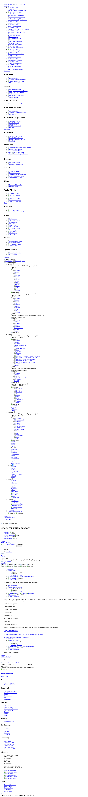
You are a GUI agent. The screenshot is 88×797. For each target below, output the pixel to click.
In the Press (7, 733)
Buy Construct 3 (15, 210)
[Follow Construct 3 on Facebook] (14, 200)
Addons (14, 219)
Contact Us (11, 510)
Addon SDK (16, 82)
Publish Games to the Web (29, 357)
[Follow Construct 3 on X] (12, 196)
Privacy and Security (19, 139)
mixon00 (3, 563)
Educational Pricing (16, 150)
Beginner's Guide (16, 89)
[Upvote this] (13, 576)
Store (5, 203)
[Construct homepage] (14, 4)
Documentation (8, 696)
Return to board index (14, 663)
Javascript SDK (16, 126)
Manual (15, 78)
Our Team (7, 729)
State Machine (4, 557)
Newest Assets (18, 241)
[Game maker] (14, 261)
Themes (15, 231)
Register (6, 257)
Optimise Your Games (28, 362)
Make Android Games (28, 359)
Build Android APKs (19, 92)
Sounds (18, 228)
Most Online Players (18, 176)
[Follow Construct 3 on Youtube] (14, 195)
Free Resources (19, 138)
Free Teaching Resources (11, 709)
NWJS (17, 123)
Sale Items (14, 254)
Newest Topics (18, 164)
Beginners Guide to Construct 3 (31, 356)
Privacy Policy (8, 786)
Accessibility (7, 789)
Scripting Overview (18, 81)
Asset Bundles (17, 253)
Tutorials (13, 114)
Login (10, 257)
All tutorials (14, 97)
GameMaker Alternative (10, 691)
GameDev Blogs (8, 745)
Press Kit (6, 731)
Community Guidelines (10, 749)
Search (6, 521)
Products (6, 6)
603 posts (19, 591)
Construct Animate (24, 294)
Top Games (16, 171)
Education (7, 129)
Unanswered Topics (9, 517)
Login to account (17, 511)
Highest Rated (17, 244)
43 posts (19, 575)
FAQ (13, 141)
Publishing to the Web (21, 91)
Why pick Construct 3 (19, 136)
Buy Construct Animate (17, 211)
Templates (15, 229)
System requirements (20, 79)
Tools (13, 234)
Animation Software (9, 684)
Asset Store (11, 448)
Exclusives (14, 245)
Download (18, 121)
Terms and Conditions (10, 785)
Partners (6, 712)
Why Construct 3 (8, 705)
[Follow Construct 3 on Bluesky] (14, 198)
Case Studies (7, 699)
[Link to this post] (12, 578)
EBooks (14, 222)
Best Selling (16, 242)
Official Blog (18, 185)
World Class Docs (18, 149)
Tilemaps (14, 233)
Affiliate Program (9, 721)
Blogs (9, 499)
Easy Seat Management (10, 707)
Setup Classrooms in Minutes (23, 147)
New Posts (15, 186)
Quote (17, 579)
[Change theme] (16, 513)
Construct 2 (18, 384)
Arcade (10, 479)
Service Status (8, 791)
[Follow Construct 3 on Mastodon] (14, 201)
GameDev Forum (9, 742)
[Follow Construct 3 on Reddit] (13, 193)
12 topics (13, 575)
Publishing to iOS (17, 94)
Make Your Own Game (10, 693)
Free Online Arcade (9, 747)
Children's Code (8, 788)
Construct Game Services (27, 315)
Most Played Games (20, 174)
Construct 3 (23, 266)
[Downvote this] (27, 576)
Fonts (13, 223)
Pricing (6, 694)
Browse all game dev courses (19, 103)
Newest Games (16, 173)
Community (7, 155)
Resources (7, 71)
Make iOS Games (27, 360)
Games (14, 225)
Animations (16, 220)
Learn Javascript (8, 710)
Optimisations (20, 95)
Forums (10, 465)
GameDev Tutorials (9, 744)
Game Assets (7, 741)
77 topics (13, 591)
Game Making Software (10, 683)
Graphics (15, 226)
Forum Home (16, 162)
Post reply (3, 541)
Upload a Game (17, 177)
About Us (6, 728)
